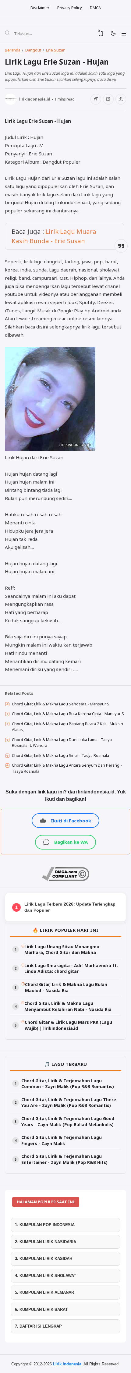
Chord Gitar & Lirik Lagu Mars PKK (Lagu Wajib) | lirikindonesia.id (68, 1025)
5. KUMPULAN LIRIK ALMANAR (44, 1292)
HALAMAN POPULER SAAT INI (46, 1201)
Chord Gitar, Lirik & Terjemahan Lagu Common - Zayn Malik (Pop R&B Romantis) (67, 1084)
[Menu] (123, 33)
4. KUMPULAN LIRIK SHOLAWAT (45, 1275)
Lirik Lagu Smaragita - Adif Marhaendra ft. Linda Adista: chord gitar (71, 968)
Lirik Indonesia (67, 1364)
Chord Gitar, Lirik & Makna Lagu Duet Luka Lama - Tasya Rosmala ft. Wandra (62, 742)
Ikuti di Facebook (71, 821)
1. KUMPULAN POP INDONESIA (45, 1224)
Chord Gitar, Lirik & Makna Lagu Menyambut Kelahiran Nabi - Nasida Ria (68, 1006)
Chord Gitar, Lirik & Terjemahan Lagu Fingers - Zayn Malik (61, 1140)
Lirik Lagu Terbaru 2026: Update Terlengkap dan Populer (69, 907)
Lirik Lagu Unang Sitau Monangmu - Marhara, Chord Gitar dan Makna (63, 950)
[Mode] (112, 33)
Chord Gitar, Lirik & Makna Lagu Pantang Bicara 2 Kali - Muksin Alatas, (67, 727)
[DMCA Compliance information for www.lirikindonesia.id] (65, 879)
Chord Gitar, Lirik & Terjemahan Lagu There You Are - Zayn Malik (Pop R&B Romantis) (68, 1103)
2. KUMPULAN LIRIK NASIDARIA (45, 1242)
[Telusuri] (7, 33)
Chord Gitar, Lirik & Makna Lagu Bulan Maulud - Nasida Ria (66, 987)
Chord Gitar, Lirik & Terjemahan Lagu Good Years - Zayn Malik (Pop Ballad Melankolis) (67, 1121)
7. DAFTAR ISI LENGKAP (38, 1326)
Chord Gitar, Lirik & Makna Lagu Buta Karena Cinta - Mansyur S (68, 713)
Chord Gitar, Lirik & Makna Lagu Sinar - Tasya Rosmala (60, 755)
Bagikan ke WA (71, 842)
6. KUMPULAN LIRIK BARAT (41, 1309)
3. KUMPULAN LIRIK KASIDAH (43, 1258)
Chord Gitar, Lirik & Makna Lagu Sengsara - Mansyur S (60, 704)
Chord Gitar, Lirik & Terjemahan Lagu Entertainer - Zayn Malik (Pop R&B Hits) (64, 1159)
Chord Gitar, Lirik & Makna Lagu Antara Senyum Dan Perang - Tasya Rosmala (67, 768)
